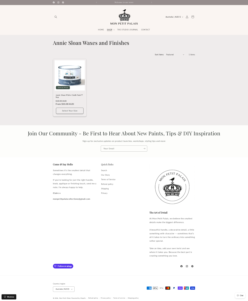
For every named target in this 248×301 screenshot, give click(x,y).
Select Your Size (70, 111)
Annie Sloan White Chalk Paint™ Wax (69, 96)
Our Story (105, 175)
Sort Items (159, 54)
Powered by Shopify (78, 298)
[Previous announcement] (96, 2)
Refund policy (107, 184)
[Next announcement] (151, 2)
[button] (56, 17)
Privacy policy (106, 298)
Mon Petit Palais (65, 298)
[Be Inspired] (144, 149)
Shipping (105, 188)
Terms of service (119, 298)
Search (104, 170)
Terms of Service (108, 179)
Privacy (104, 193)
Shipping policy (133, 298)
